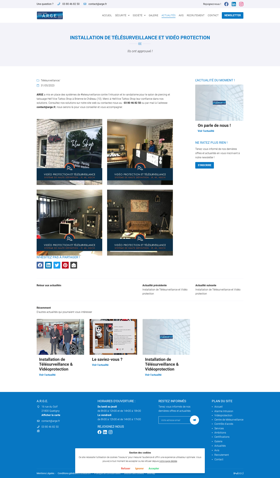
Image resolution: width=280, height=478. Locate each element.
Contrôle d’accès (223, 423)
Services (219, 428)
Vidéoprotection (223, 415)
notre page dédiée (168, 461)
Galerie (153, 15)
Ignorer (139, 468)
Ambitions (220, 432)
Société (137, 15)
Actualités (168, 15)
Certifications (221, 436)
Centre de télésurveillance (228, 419)
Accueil (107, 15)
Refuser (125, 468)
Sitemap (151, 473)
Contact (213, 15)
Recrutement (195, 15)
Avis (181, 15)
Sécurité (120, 15)
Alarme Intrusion (223, 411)
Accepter (154, 468)
